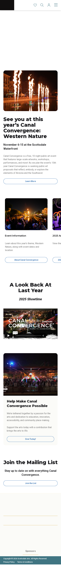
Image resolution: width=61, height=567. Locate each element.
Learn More (30, 181)
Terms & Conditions (25, 562)
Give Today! (30, 439)
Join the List (30, 483)
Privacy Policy (8, 562)
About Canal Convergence (26, 260)
